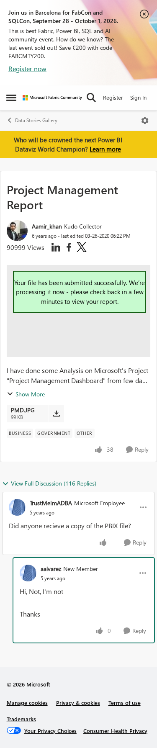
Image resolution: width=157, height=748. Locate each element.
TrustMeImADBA (51, 503)
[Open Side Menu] (11, 97)
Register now (27, 68)
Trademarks (21, 718)
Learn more (105, 149)
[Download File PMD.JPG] (56, 413)
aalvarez (51, 569)
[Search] (91, 98)
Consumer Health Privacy (115, 730)
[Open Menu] (145, 120)
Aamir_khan (47, 226)
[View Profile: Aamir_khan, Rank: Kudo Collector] (17, 230)
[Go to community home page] (52, 97)
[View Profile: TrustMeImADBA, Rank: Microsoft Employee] (17, 507)
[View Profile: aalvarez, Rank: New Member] (28, 573)
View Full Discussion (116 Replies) (53, 483)
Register (113, 97)
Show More (30, 394)
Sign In (138, 97)
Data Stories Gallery (36, 120)
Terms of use (124, 702)
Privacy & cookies (78, 702)
